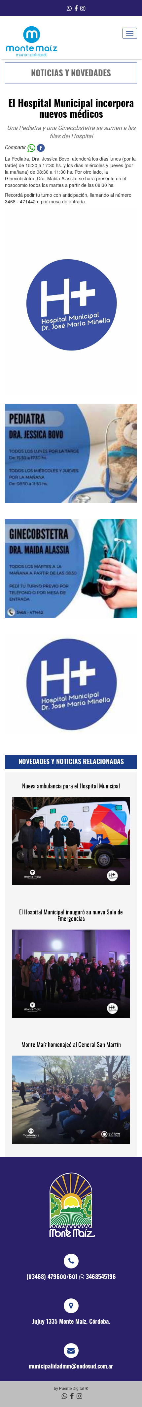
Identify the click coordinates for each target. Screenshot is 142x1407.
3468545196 (101, 1277)
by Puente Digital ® (71, 1388)
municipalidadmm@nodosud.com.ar (71, 1367)
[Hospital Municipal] (71, 453)
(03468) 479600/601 (52, 1277)
